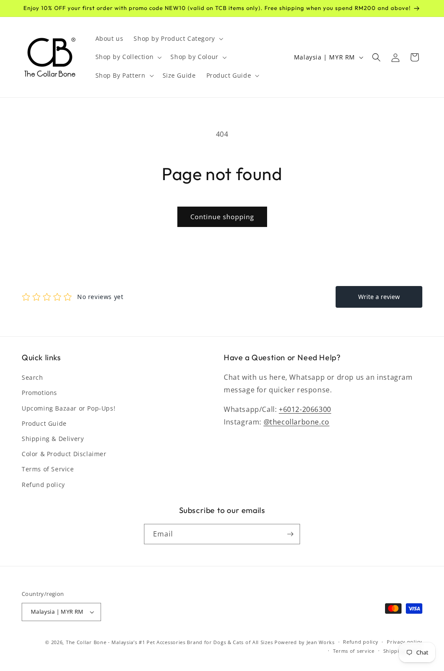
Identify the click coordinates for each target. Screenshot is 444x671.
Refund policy (43, 484)
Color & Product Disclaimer (64, 454)
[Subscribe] (290, 534)
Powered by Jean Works (304, 642)
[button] (177, 39)
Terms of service (354, 651)
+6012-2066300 (305, 409)
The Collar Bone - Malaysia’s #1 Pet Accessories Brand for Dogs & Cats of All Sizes (169, 642)
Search (32, 377)
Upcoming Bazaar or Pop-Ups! (68, 408)
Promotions (39, 392)
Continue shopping (222, 216)
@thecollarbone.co (297, 422)
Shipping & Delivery (53, 438)
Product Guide (44, 423)
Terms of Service (48, 469)
